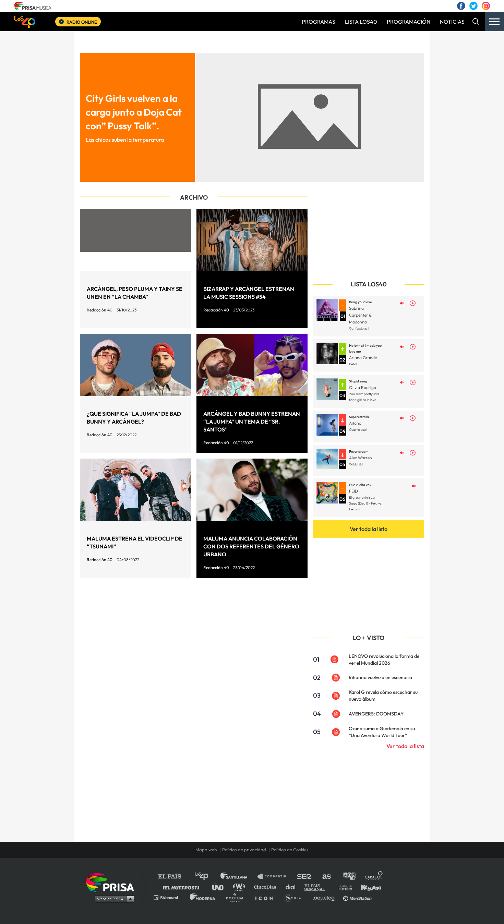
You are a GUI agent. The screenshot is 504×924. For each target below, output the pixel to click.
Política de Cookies (290, 849)
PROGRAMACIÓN (408, 21)
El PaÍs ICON (266, 897)
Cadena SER (304, 876)
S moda (295, 897)
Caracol (374, 876)
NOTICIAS (452, 21)
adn (349, 876)
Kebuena (368, 886)
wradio (240, 886)
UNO (221, 886)
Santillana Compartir (275, 876)
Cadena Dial (292, 886)
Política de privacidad (244, 849)
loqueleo (325, 897)
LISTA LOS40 (361, 21)
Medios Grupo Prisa (112, 899)
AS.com (326, 876)
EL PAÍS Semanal (318, 886)
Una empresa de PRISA (112, 882)
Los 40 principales (206, 876)
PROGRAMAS (318, 21)
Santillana (238, 876)
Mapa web (206, 849)
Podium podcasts (237, 897)
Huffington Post (183, 886)
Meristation (358, 897)
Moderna (203, 897)
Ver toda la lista (368, 528)
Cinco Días (266, 886)
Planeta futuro (343, 886)
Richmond (169, 897)
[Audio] (402, 302)
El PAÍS (174, 876)
